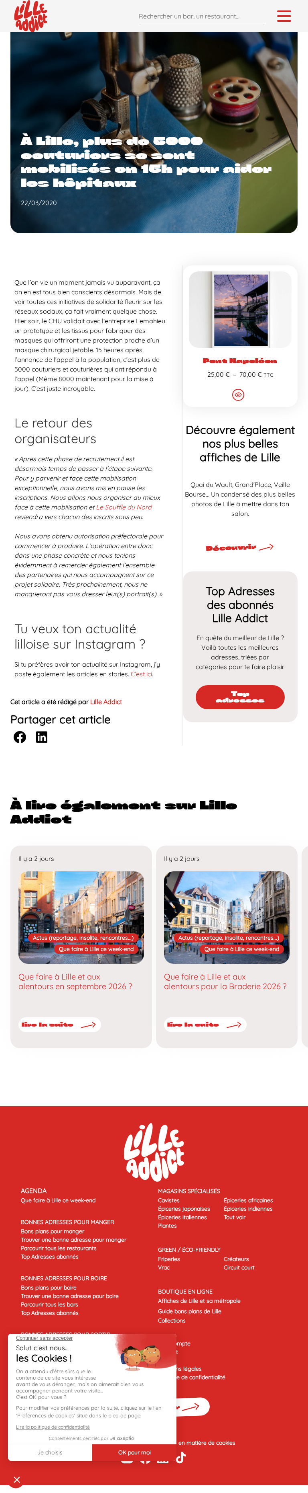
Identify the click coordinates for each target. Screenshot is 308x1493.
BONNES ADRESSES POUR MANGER (67, 1222)
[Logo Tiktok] (181, 1457)
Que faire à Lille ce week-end (96, 949)
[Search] (257, 16)
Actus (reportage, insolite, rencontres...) (83, 937)
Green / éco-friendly (189, 1249)
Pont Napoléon (240, 361)
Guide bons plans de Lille (189, 1311)
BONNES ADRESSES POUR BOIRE (64, 1278)
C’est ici (141, 674)
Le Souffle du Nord (124, 507)
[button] (19, 737)
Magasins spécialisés (189, 1191)
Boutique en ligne (185, 1291)
